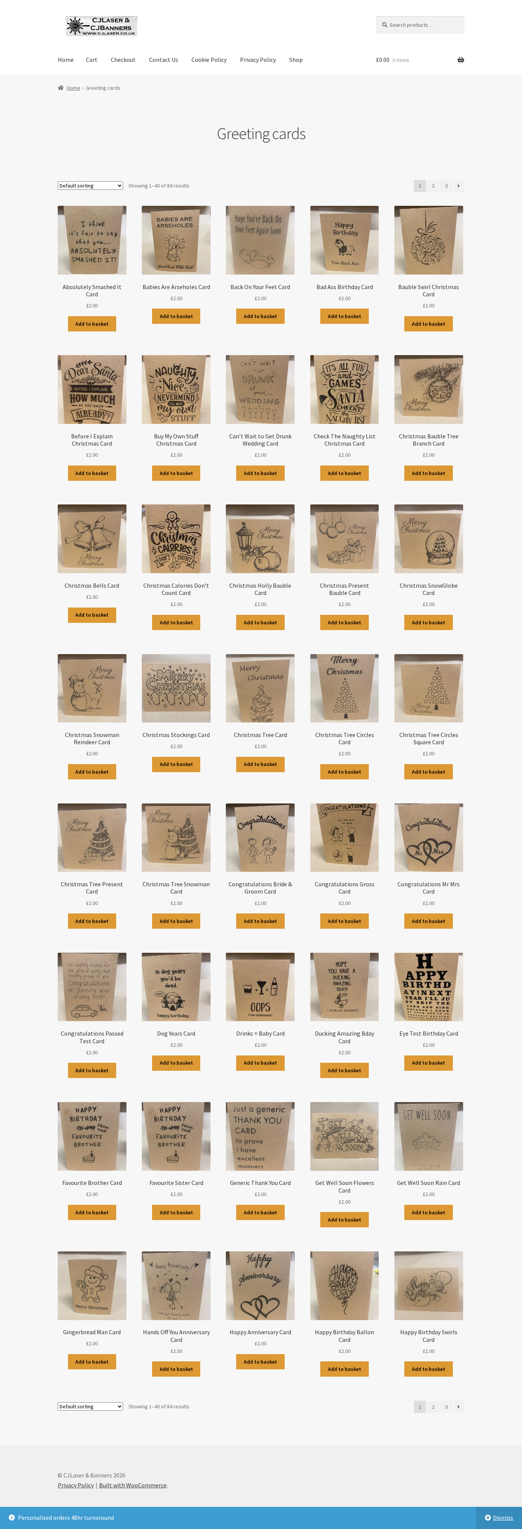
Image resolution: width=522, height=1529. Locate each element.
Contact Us (163, 59)
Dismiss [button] (503, 1517)
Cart (91, 59)
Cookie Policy (209, 59)
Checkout (123, 59)
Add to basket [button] (92, 323)
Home (66, 59)
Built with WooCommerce (133, 1485)
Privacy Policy (258, 59)
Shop (296, 59)
